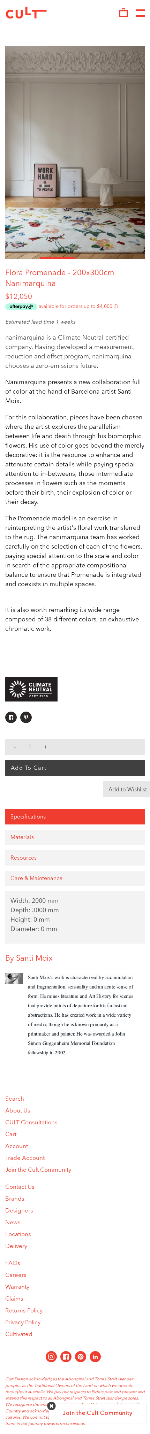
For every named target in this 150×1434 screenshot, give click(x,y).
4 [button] (127, 258)
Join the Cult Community (38, 1170)
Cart (10, 1135)
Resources (23, 858)
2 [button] (57, 258)
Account (16, 1146)
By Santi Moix (29, 958)
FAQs (12, 1263)
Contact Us (20, 1187)
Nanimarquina (30, 284)
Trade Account (25, 1158)
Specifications (28, 817)
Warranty (17, 1287)
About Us (17, 1111)
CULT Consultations (31, 1123)
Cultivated (18, 1335)
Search (14, 1099)
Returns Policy (24, 1311)
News (13, 1223)
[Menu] (140, 13)
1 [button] (22, 258)
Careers (16, 1275)
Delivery (16, 1246)
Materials (22, 837)
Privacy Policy (22, 1323)
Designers (19, 1211)
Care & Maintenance (36, 879)
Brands (14, 1199)
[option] (75, 152)
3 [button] (92, 258)
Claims (14, 1299)
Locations (18, 1235)
